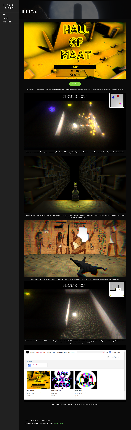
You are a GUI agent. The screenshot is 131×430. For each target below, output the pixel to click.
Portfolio (5, 18)
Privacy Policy (7, 21)
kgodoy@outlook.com (58, 423)
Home (4, 14)
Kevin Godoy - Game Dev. (9, 6)
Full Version (75, 84)
